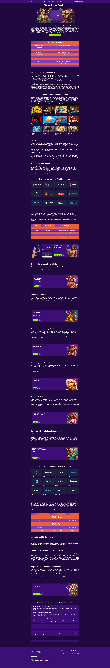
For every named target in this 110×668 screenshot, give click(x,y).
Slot (72, 103)
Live (48, 103)
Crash (60, 103)
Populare (36, 103)
